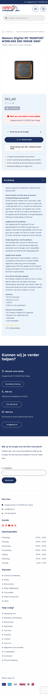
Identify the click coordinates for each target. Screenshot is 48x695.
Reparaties (8, 626)
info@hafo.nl (12, 425)
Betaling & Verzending (13, 618)
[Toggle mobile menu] (35, 9)
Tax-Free (7, 630)
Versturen (9, 480)
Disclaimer (8, 656)
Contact (7, 639)
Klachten (7, 635)
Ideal (6, 601)
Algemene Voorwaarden (13, 647)
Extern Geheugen (9, 31)
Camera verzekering (12, 575)
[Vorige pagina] (3, 31)
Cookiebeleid (9, 652)
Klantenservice (10, 613)
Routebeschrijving (12, 384)
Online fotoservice (11, 597)
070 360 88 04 (11, 404)
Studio (6, 580)
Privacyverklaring (11, 660)
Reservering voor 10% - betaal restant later (25, 148)
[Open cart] (43, 9)
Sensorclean (9, 584)
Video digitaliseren (11, 588)
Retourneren (9, 622)
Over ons (7, 643)
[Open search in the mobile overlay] (24, 17)
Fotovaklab (8, 592)
